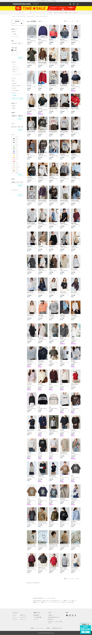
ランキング (15, 619)
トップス (36, 16)
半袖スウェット (16, 66)
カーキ (16, 148)
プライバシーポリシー (40, 628)
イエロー (17, 155)
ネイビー (17, 152)
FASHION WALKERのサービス (54, 617)
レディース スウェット (44, 16)
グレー (16, 140)
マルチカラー (17, 167)
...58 (77, 21)
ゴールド (17, 163)
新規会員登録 (36, 615)
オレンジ (17, 157)
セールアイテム (23, 617)
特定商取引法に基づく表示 (57, 628)
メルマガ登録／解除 (37, 617)
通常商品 (13, 105)
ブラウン (17, 142)
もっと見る (14, 95)
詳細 (55, 0)
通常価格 (13, 31)
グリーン (17, 146)
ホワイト (17, 136)
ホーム (14, 16)
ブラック (17, 138)
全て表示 (15, 50)
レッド (16, 161)
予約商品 (13, 108)
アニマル (17, 170)
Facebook (75, 615)
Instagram (70, 615)
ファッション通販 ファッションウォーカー (22, 4)
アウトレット (23, 619)
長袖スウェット (16, 71)
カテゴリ (14, 615)
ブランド (14, 617)
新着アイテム (23, 615)
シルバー (17, 165)
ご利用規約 (48, 628)
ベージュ (17, 144)
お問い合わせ (50, 619)
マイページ (36, 619)
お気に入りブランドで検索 (17, 98)
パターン (17, 168)
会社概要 (32, 628)
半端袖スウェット (16, 69)
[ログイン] (70, 4)
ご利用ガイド (50, 615)
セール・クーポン (15, 36)
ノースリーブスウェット (17, 74)
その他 (16, 172)
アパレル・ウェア (30, 16)
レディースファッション (21, 16)
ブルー (16, 150)
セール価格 (14, 34)
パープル (17, 153)
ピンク (16, 159)
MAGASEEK (35, 3)
